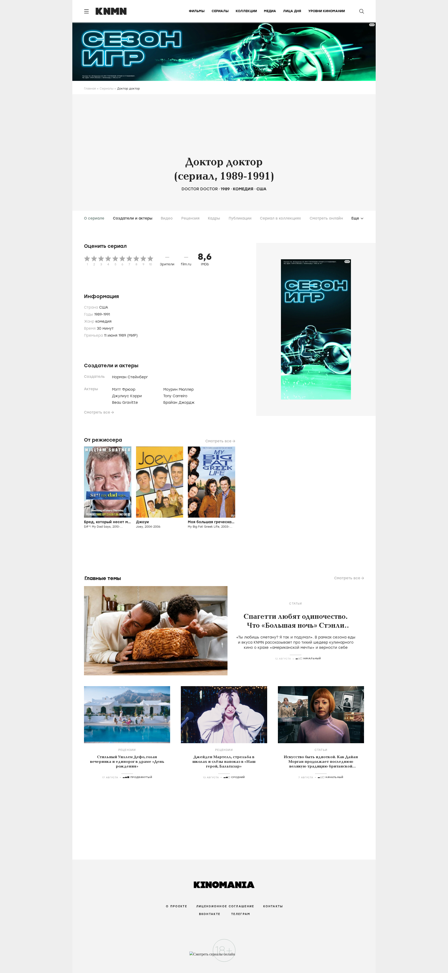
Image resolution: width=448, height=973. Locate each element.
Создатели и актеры (132, 218)
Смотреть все (97, 412)
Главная (90, 88)
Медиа (270, 11)
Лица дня (292, 11)
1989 (225, 189)
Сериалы (220, 11)
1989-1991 (102, 314)
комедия (243, 189)
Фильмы (197, 11)
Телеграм (240, 914)
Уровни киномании (326, 11)
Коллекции (246, 11)
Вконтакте (209, 914)
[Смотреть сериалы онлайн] (224, 956)
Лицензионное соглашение (225, 906)
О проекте (176, 906)
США (261, 189)
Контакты (273, 906)
